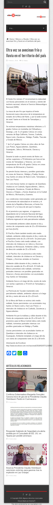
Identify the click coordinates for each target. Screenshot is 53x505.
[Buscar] (45, 2)
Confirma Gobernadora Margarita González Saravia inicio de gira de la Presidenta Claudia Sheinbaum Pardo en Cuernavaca (26, 396)
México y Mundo (22, 39)
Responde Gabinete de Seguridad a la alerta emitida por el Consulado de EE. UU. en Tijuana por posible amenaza (25, 433)
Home (11, 39)
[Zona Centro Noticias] (26, 16)
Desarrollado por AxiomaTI (26, 501)
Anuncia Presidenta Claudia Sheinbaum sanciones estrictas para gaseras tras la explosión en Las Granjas (24, 470)
